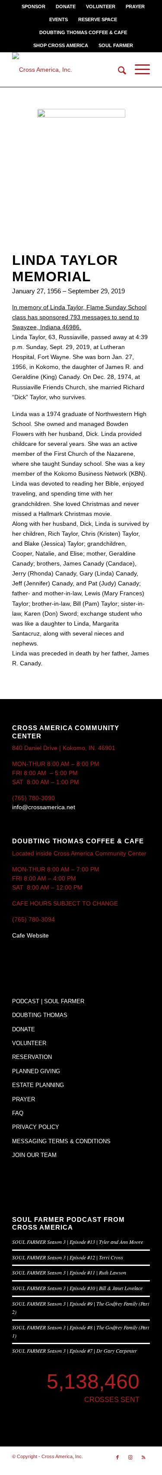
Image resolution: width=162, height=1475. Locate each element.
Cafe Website (30, 935)
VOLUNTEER (100, 6)
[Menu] (138, 69)
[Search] (117, 69)
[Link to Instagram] (130, 1457)
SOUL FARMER (115, 45)
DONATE (66, 6)
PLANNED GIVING (36, 1071)
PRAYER (135, 6)
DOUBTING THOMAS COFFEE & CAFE (83, 32)
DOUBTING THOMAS (39, 1015)
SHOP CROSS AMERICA (60, 45)
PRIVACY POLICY (35, 1127)
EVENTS (58, 19)
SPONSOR (33, 6)
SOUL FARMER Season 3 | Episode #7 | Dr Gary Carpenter (74, 1350)
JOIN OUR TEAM (34, 1155)
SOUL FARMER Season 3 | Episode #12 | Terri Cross (67, 1257)
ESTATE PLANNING (38, 1085)
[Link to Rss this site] (143, 1457)
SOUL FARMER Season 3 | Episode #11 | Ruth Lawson (69, 1272)
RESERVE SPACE (97, 19)
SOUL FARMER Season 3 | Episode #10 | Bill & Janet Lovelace (77, 1287)
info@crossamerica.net (43, 807)
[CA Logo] (67, 69)
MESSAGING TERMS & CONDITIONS (61, 1141)
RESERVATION (32, 1057)
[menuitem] (33, 6)
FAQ (17, 1113)
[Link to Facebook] (117, 1457)
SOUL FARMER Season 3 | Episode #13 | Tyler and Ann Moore (77, 1241)
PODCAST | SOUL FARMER (48, 1001)
